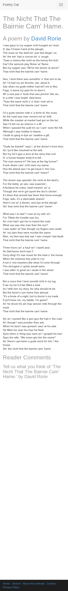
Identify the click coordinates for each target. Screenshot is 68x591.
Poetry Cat (11, 5)
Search (16, 583)
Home (6, 583)
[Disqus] (34, 431)
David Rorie (46, 38)
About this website (34, 583)
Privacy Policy (11, 587)
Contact (51, 583)
